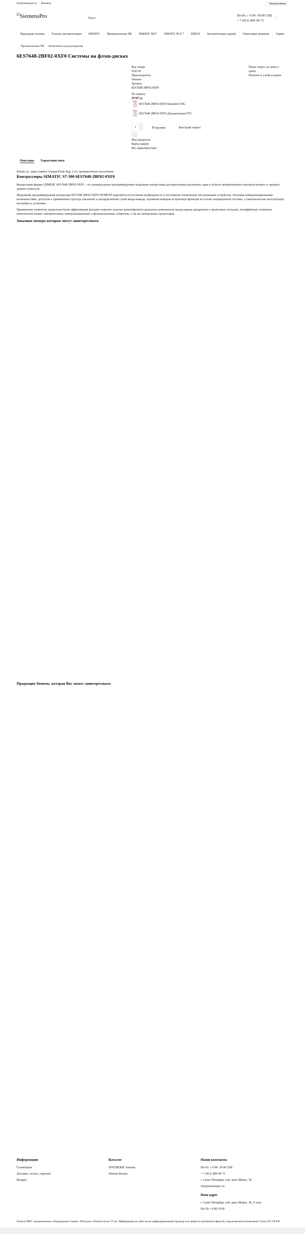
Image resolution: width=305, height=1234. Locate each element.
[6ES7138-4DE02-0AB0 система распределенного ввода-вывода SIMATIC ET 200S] (152, 254)
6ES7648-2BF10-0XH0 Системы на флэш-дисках (48, 1111)
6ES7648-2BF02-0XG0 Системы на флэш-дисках (48, 838)
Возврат (22, 1179)
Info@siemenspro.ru (27, 3)
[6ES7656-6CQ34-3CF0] (152, 430)
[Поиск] (222, 18)
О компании (24, 1167)
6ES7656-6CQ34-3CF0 (31, 461)
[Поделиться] (134, 134)
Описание (27, 160)
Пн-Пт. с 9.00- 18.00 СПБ (216, 1167)
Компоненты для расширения (66, 45)
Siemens (136, 79)
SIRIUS (195, 33)
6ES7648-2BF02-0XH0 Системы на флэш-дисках (48, 747)
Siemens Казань (118, 1173)
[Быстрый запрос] (285, 695)
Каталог (115, 1160)
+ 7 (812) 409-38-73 (250, 20)
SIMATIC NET (148, 33)
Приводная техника (32, 33)
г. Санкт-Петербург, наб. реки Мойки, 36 (226, 1179)
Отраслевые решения (256, 33)
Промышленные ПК (119, 33)
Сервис (280, 33)
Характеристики (52, 160)
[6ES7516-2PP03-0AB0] (152, 612)
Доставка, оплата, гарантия (34, 1173)
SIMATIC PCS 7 (174, 33)
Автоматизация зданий (221, 33)
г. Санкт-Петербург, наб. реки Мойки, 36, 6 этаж (231, 1202)
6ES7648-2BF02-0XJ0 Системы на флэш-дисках (47, 929)
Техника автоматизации (66, 33)
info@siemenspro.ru (212, 1186)
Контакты (46, 3)
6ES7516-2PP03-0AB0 (31, 643)
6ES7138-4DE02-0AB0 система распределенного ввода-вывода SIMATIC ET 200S (69, 284)
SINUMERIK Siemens (122, 1167)
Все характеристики (144, 148)
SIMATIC (94, 33)
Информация (27, 1160)
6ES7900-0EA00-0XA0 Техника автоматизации (47, 375)
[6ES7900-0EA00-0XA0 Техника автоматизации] (152, 345)
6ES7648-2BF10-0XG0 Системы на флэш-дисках (48, 1020)
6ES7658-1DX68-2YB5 (32, 552)
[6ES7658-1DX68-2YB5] (152, 521)
